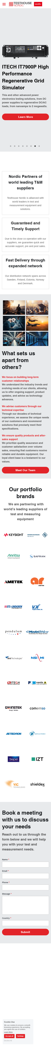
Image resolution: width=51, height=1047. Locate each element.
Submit (25, 932)
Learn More (25, 116)
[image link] (25, 4)
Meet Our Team (25, 470)
